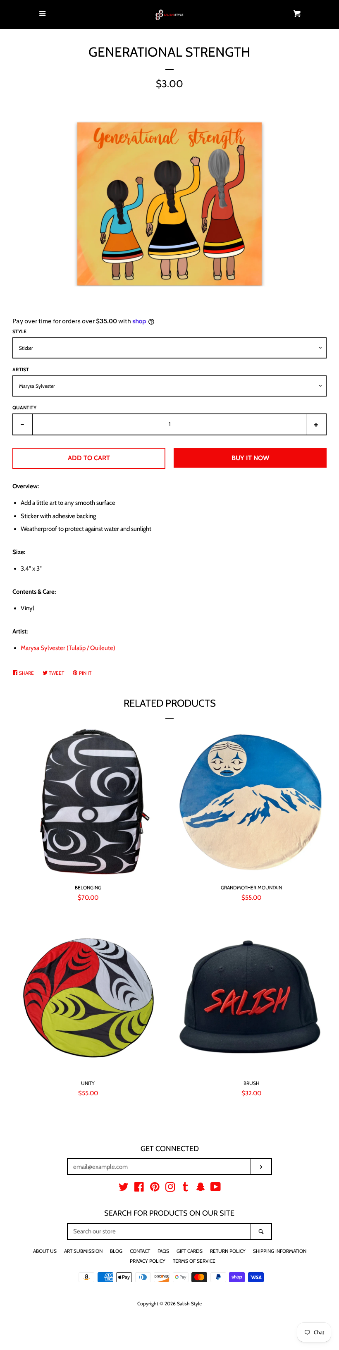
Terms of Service (194, 1261)
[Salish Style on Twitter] (124, 1188)
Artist (20, 369)
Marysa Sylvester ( (68, 648)
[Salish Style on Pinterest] (155, 1188)
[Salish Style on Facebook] (139, 1188)
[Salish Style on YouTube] (215, 1188)
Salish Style (189, 1303)
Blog (116, 1251)
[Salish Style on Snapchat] (200, 1188)
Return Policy (228, 1251)
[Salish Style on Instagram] (170, 1188)
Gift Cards (190, 1251)
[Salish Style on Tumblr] (186, 1188)
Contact (140, 1251)
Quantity (24, 407)
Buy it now (250, 458)
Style (19, 331)
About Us (45, 1251)
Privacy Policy (147, 1261)
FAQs (163, 1251)
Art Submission (83, 1251)
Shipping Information (279, 1251)
